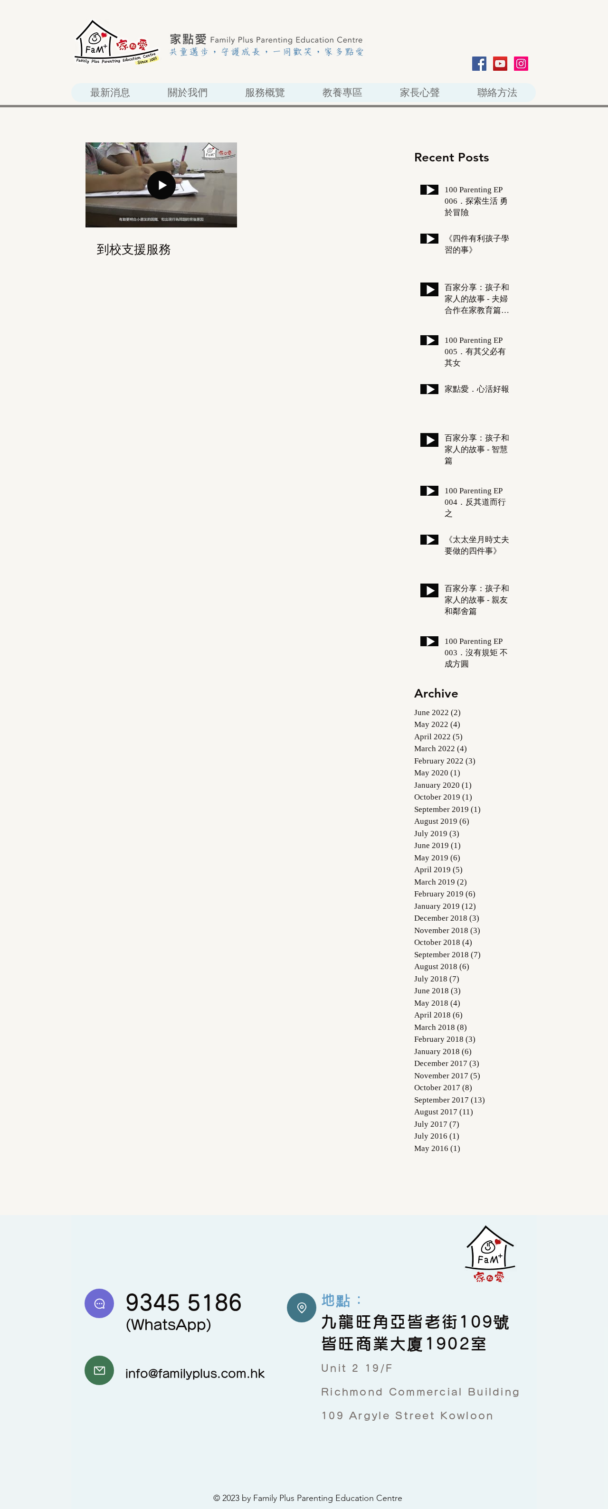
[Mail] (99, 1370)
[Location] (301, 1307)
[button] (265, 92)
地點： (344, 1300)
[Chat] (99, 1303)
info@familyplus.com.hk (195, 1373)
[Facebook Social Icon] (479, 64)
